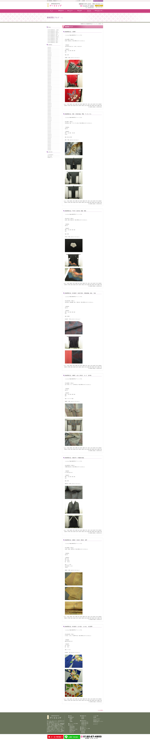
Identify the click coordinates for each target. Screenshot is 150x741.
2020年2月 (49, 83)
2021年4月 (49, 64)
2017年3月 (49, 130)
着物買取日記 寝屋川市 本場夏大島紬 (74, 457)
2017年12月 (49, 117)
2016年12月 (49, 134)
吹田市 (81, 104)
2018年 (100, 23)
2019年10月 (49, 89)
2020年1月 (49, 85)
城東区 (84, 104)
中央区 (68, 104)
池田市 (80, 105)
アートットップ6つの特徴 (74, 723)
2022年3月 (49, 48)
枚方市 (77, 105)
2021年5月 (49, 62)
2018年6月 (49, 109)
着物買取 (71, 718)
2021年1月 (49, 68)
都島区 (98, 105)
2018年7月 (49, 107)
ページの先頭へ (100, 710)
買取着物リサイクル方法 (73, 729)
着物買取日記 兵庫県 (71, 31)
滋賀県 (88, 105)
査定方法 (89, 11)
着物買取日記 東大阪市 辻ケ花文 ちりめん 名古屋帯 (78, 626)
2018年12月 (49, 103)
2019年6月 (49, 95)
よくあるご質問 (95, 715)
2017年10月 (49, 120)
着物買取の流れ (83, 715)
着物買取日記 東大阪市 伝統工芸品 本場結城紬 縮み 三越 (80, 293)
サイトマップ (88, 0)
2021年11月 (49, 54)
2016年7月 (49, 141)
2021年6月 (49, 61)
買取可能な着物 (72, 726)
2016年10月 (49, 137)
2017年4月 (49, 128)
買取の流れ (79, 11)
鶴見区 (94, 203)
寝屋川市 (65, 105)
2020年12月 (49, 69)
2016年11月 (49, 135)
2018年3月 (49, 113)
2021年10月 (49, 55)
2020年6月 (49, 78)
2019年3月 (49, 99)
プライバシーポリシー (96, 718)
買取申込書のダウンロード (98, 0)
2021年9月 (49, 57)
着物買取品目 (61, 11)
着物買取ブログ (50, 157)
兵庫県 (76, 104)
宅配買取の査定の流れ (84, 723)
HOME (71, 715)
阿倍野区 (91, 203)
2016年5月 (49, 144)
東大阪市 (74, 105)
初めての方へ (70, 11)
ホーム (51, 11)
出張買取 (82, 717)
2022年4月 (49, 47)
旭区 (71, 105)
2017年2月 (49, 131)
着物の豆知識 (50, 156)
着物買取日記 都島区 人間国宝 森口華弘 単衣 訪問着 (59, 41)
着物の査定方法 (83, 720)
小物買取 (71, 721)
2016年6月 (49, 142)
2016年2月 (49, 148)
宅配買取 (82, 718)
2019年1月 (49, 102)
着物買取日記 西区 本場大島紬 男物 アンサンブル (78, 114)
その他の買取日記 (50, 154)
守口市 (97, 104)
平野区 (69, 105)
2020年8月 (49, 75)
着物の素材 (83, 731)
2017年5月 (49, 127)
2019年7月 (49, 93)
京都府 (71, 104)
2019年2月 (49, 100)
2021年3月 (49, 65)
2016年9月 (49, 138)
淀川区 (85, 105)
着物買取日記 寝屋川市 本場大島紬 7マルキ (57, 32)
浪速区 (83, 105)
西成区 (93, 105)
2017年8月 (49, 123)
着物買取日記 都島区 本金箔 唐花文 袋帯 (76, 540)
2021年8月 (49, 58)
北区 (78, 104)
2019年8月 (49, 92)
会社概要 (83, 0)
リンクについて (95, 722)
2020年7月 (49, 76)
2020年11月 (49, 71)
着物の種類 (83, 732)
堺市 (86, 104)
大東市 (88, 104)
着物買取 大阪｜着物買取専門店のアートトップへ (89, 23)
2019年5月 (49, 96)
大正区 (91, 104)
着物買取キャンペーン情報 (85, 728)
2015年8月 (49, 149)
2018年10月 (49, 106)
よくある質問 (78, 0)
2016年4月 (49, 145)
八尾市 (73, 104)
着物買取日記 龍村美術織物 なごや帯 (56, 29)
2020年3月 (49, 82)
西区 (90, 105)
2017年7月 (49, 124)
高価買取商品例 (72, 727)
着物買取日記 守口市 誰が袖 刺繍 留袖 (75, 210)
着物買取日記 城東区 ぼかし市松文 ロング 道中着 (78, 375)
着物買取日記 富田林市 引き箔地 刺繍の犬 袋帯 (58, 36)
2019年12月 (49, 86)
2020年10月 (49, 72)
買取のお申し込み (98, 11)
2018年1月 (49, 116)
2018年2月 (49, 114)
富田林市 (99, 104)
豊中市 (96, 105)
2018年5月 (49, 110)
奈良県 (94, 104)
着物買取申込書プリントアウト (98, 721)
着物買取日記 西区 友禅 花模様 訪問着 (56, 35)
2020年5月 (49, 79)
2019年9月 (49, 90)
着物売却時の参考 (72, 730)
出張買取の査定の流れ (84, 722)
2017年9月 (49, 121)
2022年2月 (49, 50)
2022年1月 (49, 51)
